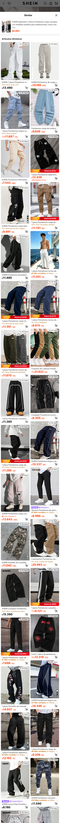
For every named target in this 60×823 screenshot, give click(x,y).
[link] (15, 82)
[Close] (56, 15)
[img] (15, 317)
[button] (27, 88)
